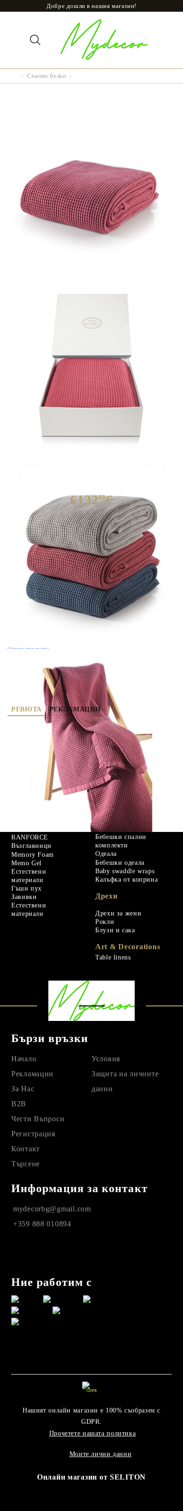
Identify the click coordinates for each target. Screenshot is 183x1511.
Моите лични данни (100, 1454)
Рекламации (75, 709)
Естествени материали (28, 876)
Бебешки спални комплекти (120, 841)
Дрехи (106, 896)
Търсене (25, 1164)
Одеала (106, 853)
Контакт (25, 1149)
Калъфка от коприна (126, 879)
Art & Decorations (127, 947)
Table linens (113, 957)
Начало (23, 1059)
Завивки (24, 896)
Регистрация (33, 1134)
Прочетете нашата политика (92, 1433)
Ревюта (26, 709)
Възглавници (31, 845)
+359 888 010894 (42, 1224)
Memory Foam (32, 854)
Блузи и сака (115, 930)
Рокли (104, 921)
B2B (18, 1104)
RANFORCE (29, 837)
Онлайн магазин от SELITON (91, 1477)
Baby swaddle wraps (124, 871)
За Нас (22, 1089)
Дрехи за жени (118, 913)
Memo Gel (26, 863)
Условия (106, 1059)
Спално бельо (46, 75)
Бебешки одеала (120, 862)
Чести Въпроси (37, 1119)
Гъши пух (26, 888)
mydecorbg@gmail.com (52, 1209)
